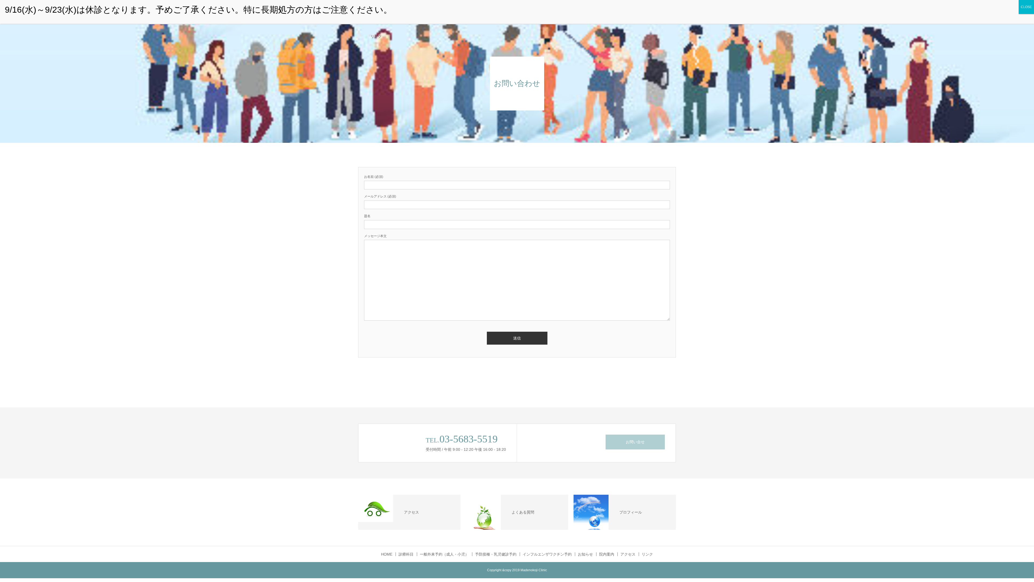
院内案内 (606, 554)
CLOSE (1026, 7)
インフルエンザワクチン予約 (547, 554)
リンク (376, 36)
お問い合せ (635, 442)
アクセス (627, 554)
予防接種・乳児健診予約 (495, 554)
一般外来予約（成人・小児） (444, 554)
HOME (386, 554)
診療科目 (406, 554)
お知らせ (585, 554)
